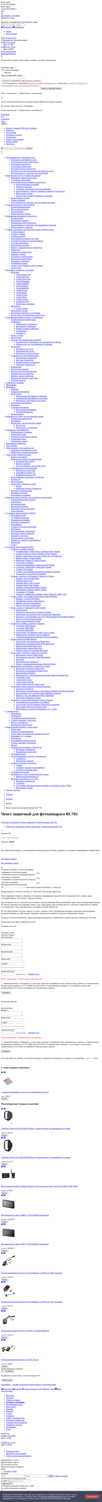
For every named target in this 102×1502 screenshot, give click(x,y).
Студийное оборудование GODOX (21, 513)
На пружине (16, 394)
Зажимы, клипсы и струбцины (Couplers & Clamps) (32, 576)
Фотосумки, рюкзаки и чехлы (23, 484)
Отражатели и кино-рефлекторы (24, 356)
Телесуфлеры (11, 446)
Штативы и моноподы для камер (20, 270)
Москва (7, 73)
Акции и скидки (13, 790)
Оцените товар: (8, 935)
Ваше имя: (6, 959)
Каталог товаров (13, 128)
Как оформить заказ (14, 1404)
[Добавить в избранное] (2, 1072)
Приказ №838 (12, 142)
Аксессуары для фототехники (18, 455)
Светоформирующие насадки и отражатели (24, 317)
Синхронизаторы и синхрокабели (20, 205)
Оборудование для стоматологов (20, 448)
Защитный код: (8, 971)
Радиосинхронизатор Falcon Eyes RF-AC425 (20, 1360)
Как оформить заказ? (10, 863)
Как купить (11, 1407)
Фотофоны (10, 387)
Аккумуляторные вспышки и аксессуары (28, 182)
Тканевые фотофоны (20, 407)
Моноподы (15, 306)
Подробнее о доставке (10, 16)
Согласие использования (16, 1422)
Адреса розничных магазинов (18, 1456)
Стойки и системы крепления (23, 763)
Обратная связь (12, 1451)
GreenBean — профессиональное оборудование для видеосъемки (28, 1384)
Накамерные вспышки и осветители (21, 216)
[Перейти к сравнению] (4, 1072)
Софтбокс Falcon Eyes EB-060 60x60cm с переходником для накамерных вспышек (36, 1157)
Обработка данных (14, 1425)
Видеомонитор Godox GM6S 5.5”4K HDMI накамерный (25, 1215)
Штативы (15, 272)
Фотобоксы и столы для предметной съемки (25, 416)
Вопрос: (5, 1010)
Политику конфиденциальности (41, 83)
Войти (8, 31)
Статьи (9, 1413)
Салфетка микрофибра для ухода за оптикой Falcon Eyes (25, 1092)
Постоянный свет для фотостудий (20, 157)
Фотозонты (16, 347)
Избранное (8, 27)
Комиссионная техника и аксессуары (21, 727)
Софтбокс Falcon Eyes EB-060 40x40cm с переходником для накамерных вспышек (36, 1128)
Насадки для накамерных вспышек (26, 340)
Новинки (10, 130)
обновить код (33, 974)
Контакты (10, 144)
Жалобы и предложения (16, 1453)
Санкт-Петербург (11, 70)
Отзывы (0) (6, 833)
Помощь (9, 1409)
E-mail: (4, 964)
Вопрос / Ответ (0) (53, 887)
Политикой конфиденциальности (52, 1496)
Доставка (10, 1398)
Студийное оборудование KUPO (20, 547)
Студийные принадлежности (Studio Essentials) (31, 686)
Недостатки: (6, 944)
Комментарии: (7, 952)
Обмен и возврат (13, 1400)
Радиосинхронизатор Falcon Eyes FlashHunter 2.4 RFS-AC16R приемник (31, 1273)
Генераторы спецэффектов (17, 430)
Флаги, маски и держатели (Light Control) (28, 608)
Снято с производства (15, 1418)
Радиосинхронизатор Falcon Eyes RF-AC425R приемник (25, 1331)
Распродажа (11, 133)
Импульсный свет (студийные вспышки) (23, 175)
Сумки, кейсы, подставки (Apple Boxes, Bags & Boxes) (34, 596)
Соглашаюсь (92, 1496)
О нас (8, 1429)
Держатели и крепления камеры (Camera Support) (32, 700)
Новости (9, 1411)
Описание (30, 887)
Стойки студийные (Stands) (22, 549)
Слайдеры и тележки (15, 383)
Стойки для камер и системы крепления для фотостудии (30, 229)
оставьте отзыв (10, 1471)
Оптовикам (11, 137)
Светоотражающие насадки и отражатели (28, 756)
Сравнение (19, 27)
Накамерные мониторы (16, 443)
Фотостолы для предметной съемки (26, 423)
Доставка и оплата (14, 135)
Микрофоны (11, 385)
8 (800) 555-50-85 (8, 42)
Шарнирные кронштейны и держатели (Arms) (30, 666)
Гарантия (10, 1416)
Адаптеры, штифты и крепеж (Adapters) (28, 623)
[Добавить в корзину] (4, 1099)
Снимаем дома (12, 711)
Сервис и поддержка (15, 139)
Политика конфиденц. (15, 1420)
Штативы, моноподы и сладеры (24, 779)
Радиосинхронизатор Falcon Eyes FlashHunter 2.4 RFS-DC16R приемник (31, 1302)
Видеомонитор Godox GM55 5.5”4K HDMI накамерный (25, 1244)
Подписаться (7, 1380)
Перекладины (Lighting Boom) (23, 639)
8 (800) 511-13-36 (8, 47)
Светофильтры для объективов (24, 468)
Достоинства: (6, 937)
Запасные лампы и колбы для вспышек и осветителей (29, 497)
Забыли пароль (61, 1476)
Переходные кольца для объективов (26, 459)
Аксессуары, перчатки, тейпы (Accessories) (29, 653)
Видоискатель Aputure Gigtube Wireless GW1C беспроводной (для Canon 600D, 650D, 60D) (39, 1186)
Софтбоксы (16, 322)
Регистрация (11, 34)
